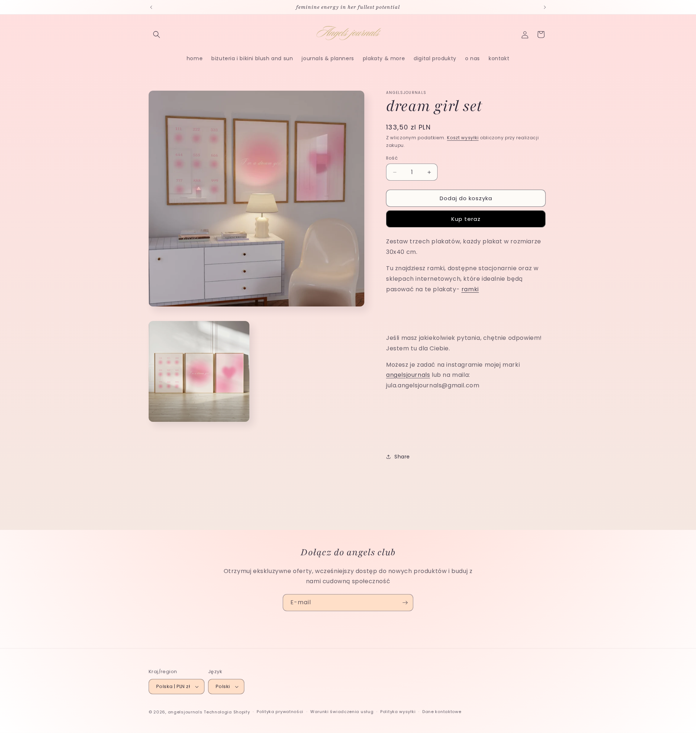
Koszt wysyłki (462, 138)
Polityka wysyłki (397, 712)
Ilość (392, 158)
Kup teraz (466, 219)
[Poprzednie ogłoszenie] (151, 7)
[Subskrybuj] (405, 602)
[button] (157, 34)
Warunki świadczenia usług (342, 712)
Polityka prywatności (280, 712)
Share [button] (402, 456)
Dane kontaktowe (441, 712)
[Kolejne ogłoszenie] (545, 7)
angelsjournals (408, 375)
